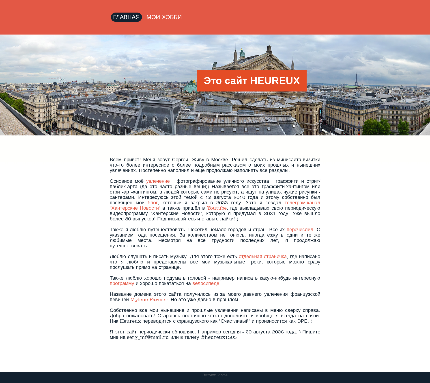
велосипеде (205, 283)
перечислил (300, 230)
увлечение (158, 181)
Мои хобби (164, 17)
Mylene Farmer (149, 299)
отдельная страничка (263, 256)
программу (122, 283)
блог (153, 203)
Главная (126, 17)
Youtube (217, 208)
